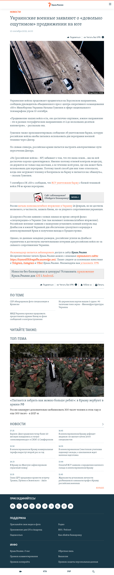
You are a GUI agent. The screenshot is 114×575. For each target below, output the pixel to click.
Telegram (17, 263)
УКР (69, 571)
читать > (75, 197)
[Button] (73, 37)
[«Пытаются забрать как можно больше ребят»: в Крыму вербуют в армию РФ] (57, 370)
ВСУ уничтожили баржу (65, 183)
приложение (85, 271)
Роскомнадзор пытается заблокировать (32, 252)
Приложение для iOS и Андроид (26, 530)
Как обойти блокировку (70, 535)
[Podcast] (64, 506)
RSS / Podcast (64, 530)
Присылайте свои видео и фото (25, 524)
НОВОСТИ (18, 424)
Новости (15, 12)
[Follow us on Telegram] (44, 506)
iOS (38, 275)
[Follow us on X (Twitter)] (19, 506)
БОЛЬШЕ (100, 488)
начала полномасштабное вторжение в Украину (45, 206)
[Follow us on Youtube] (25, 506)
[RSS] (57, 506)
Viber (40, 263)
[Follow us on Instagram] (32, 506)
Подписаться (16, 535)
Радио (61, 524)
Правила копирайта (20, 562)
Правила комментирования (24, 557)
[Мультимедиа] (20, 571)
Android (48, 275)
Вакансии (63, 557)
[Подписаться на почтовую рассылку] (70, 506)
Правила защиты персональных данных (78, 562)
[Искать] (93, 571)
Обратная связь (65, 551)
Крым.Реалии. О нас (20, 551)
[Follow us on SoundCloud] (51, 506)
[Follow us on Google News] (38, 506)
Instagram (28, 263)
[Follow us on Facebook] (12, 506)
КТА (45, 571)
